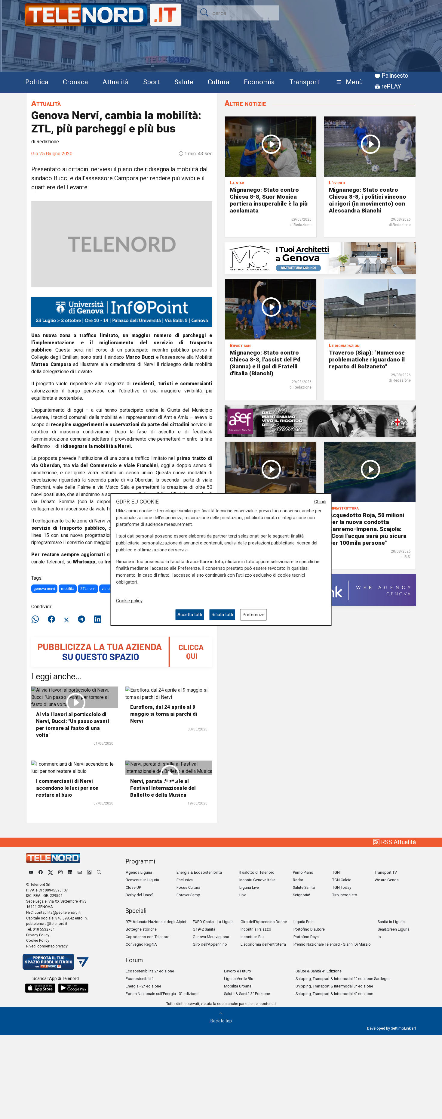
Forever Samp (188, 895)
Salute (183, 82)
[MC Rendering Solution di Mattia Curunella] (320, 258)
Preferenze (253, 614)
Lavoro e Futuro (237, 971)
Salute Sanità (304, 887)
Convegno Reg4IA (141, 944)
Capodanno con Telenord (148, 937)
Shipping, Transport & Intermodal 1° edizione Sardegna (343, 978)
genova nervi (44, 589)
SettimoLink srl (403, 1028)
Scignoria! (301, 895)
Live (242, 895)
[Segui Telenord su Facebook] (40, 872)
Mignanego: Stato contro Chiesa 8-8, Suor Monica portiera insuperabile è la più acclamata (269, 200)
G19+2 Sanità (204, 929)
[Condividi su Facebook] (51, 619)
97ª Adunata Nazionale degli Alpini (156, 921)
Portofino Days (306, 937)
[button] (348, 82)
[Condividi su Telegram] (81, 619)
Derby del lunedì (139, 895)
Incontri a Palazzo (256, 929)
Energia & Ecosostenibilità (199, 872)
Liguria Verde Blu (238, 978)
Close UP (133, 887)
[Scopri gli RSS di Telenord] (89, 872)
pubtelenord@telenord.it (46, 923)
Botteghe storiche (141, 929)
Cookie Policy (37, 940)
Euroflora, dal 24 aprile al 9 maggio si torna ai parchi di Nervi (163, 714)
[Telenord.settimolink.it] (121, 651)
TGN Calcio (341, 880)
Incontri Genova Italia (257, 880)
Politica (36, 82)
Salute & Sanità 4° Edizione (319, 971)
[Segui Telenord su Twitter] (50, 872)
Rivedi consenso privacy (47, 946)
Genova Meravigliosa (211, 937)
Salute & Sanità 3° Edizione (247, 993)
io (379, 937)
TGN (336, 872)
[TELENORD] (53, 858)
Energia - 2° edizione (143, 986)
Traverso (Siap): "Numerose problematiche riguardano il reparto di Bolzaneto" (367, 359)
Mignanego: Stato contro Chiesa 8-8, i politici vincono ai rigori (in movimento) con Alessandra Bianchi (367, 200)
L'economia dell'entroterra (263, 944)
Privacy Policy (37, 935)
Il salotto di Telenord (257, 872)
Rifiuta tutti (222, 614)
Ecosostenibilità (140, 978)
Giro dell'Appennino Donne (264, 921)
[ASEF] (320, 420)
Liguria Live (249, 887)
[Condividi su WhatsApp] (37, 619)
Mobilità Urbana (237, 986)
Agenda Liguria (139, 872)
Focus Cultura (188, 887)
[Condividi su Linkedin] (97, 619)
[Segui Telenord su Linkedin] (70, 872)
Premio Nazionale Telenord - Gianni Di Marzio (332, 944)
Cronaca (75, 82)
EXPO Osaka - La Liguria (213, 921)
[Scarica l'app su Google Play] (73, 988)
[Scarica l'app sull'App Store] (40, 988)
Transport (304, 82)
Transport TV (386, 872)
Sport (151, 82)
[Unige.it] (121, 312)
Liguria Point (304, 921)
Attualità (116, 82)
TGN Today (341, 887)
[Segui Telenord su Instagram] (60, 872)
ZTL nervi (88, 589)
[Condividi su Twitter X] (66, 619)
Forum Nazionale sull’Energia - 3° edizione (162, 993)
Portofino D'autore (309, 929)
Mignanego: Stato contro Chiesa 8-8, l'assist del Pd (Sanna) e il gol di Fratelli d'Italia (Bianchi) (265, 363)
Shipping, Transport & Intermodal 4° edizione (334, 993)
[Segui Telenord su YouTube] (31, 872)
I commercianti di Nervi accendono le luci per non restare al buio (67, 788)
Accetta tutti (189, 614)
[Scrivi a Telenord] (79, 872)
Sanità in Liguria (391, 921)
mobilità (67, 589)
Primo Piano (303, 872)
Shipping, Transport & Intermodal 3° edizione (334, 986)
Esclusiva (184, 880)
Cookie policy (129, 600)
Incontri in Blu (252, 937)
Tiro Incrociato (344, 895)
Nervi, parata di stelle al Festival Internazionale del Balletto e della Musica (163, 788)
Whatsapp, (85, 562)
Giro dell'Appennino (210, 944)
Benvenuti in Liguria (142, 880)
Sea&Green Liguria (394, 929)
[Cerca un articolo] (99, 872)
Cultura (218, 82)
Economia (259, 82)
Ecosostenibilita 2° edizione (150, 971)
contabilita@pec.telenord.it (58, 912)
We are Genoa (387, 880)
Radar (298, 880)
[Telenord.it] (56, 962)
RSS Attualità (397, 842)
